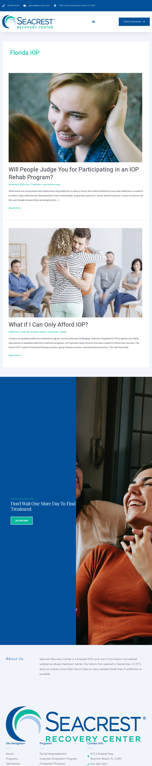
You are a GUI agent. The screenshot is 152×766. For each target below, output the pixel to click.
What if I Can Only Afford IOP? (48, 324)
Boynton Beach (38, 331)
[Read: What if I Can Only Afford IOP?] (75, 272)
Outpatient (53, 331)
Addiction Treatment (30, 184)
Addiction (14, 184)
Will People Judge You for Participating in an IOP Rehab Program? (74, 173)
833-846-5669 (21, 520)
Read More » (15, 207)
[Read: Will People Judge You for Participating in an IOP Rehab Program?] (75, 117)
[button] (93, 21)
